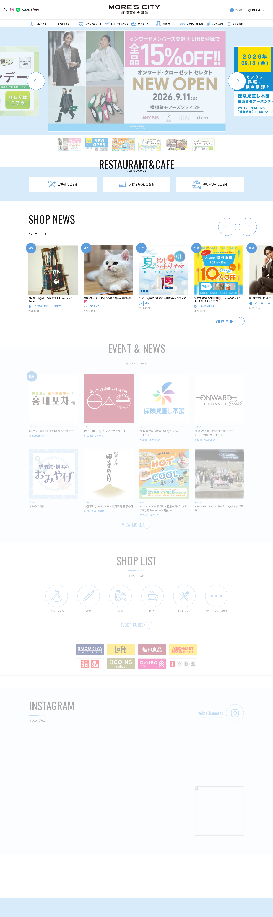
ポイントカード (145, 23)
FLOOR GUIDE (132, 620)
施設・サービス (169, 23)
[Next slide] (237, 81)
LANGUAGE (256, 10)
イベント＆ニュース (66, 23)
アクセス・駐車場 (195, 23)
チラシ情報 (238, 23)
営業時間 (239, 10)
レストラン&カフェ (119, 23)
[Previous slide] (36, 81)
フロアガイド (42, 23)
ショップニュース (93, 23)
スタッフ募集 (218, 23)
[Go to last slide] (227, 227)
